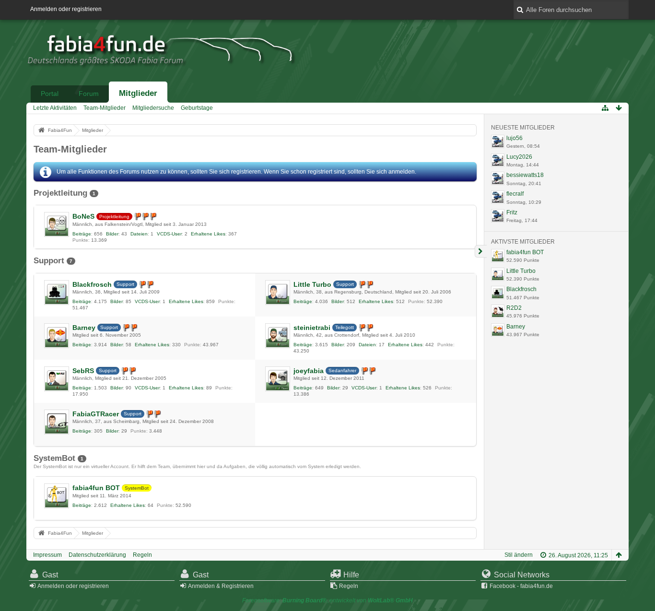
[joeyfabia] (277, 378)
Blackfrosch (92, 284)
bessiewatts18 (525, 175)
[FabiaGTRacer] (56, 422)
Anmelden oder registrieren (66, 9)
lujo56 (514, 138)
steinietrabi (311, 327)
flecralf (515, 193)
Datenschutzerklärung (97, 555)
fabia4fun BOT (96, 488)
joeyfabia (308, 371)
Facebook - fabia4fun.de (521, 586)
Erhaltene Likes (208, 233)
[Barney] (56, 335)
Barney (83, 327)
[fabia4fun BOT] (56, 495)
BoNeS (83, 216)
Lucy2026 (519, 156)
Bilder (112, 233)
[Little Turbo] (277, 292)
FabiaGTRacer (95, 414)
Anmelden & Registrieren (221, 586)
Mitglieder (138, 93)
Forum (89, 93)
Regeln (142, 555)
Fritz (511, 212)
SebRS (83, 371)
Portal (49, 93)
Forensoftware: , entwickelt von (327, 600)
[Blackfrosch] (56, 292)
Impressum (47, 555)
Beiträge (81, 233)
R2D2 (514, 308)
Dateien (139, 233)
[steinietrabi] (277, 335)
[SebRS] (56, 378)
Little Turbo (312, 284)
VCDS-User (169, 233)
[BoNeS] (56, 224)
